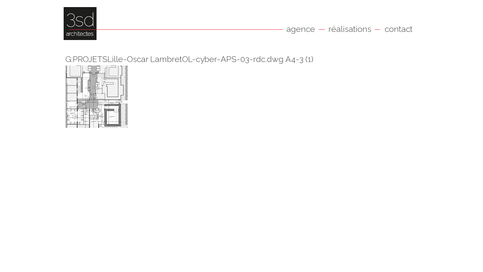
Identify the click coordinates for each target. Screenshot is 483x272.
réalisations (349, 29)
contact (399, 29)
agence (300, 29)
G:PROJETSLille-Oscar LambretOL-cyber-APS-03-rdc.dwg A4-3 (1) (189, 59)
